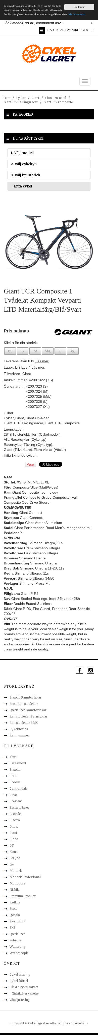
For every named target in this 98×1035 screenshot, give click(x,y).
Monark (16, 870)
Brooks (15, 782)
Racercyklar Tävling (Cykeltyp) (28, 444)
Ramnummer (19, 735)
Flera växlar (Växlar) (50, 450)
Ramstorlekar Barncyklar (28, 716)
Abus (13, 756)
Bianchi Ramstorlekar (25, 697)
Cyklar (21, 98)
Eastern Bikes (19, 807)
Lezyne (15, 858)
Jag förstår (79, 7)
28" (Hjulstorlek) (16, 434)
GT (12, 845)
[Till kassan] (42, 30)
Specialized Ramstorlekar (28, 710)
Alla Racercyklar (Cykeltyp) (25, 439)
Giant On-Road (55, 98)
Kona (14, 851)
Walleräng (17, 946)
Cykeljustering (20, 974)
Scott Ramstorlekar (24, 703)
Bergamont (18, 763)
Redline (15, 902)
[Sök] (91, 23)
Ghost (14, 826)
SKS (12, 927)
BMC (13, 775)
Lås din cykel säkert (24, 987)
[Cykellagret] (49, 53)
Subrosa (15, 940)
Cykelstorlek (19, 729)
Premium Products (23, 896)
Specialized (17, 934)
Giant (35, 98)
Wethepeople (19, 952)
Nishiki (15, 889)
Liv (12, 864)
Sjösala (15, 915)
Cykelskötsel (19, 980)
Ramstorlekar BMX (24, 722)
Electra (15, 820)
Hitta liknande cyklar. (20, 455)
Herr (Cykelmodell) (46, 434)
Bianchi (15, 769)
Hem (7, 98)
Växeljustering (20, 999)
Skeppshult (17, 921)
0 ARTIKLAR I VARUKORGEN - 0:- (70, 30)
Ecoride (15, 813)
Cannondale (18, 788)
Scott (13, 908)
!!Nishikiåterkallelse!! (25, 993)
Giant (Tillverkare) (18, 450)
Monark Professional (25, 877)
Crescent (16, 801)
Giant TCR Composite (58, 102)
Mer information (77, 14)
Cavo (13, 794)
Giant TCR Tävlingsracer (21, 102)
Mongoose (17, 883)
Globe (14, 839)
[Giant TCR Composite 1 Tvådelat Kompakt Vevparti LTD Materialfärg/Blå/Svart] (49, 241)
